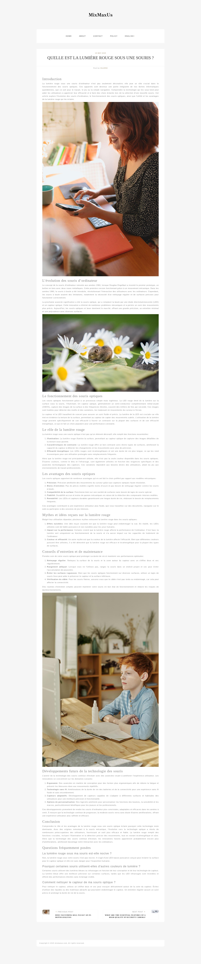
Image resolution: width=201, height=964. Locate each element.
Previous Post (73, 914)
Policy (113, 36)
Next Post (125, 914)
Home (69, 36)
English (129, 36)
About (82, 36)
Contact (98, 36)
